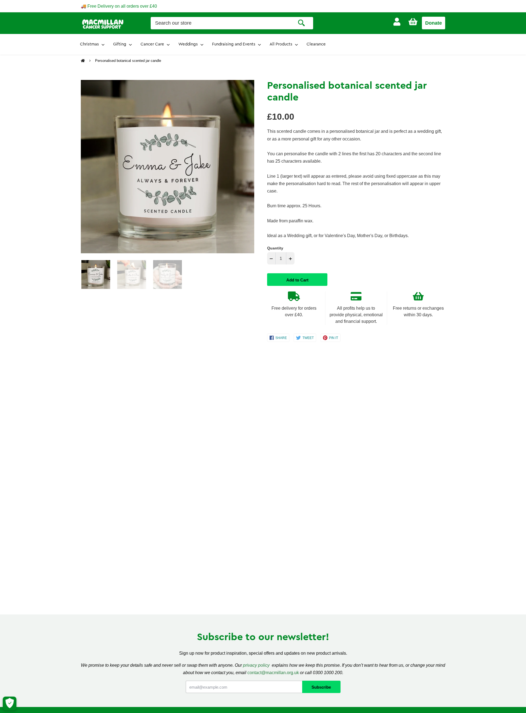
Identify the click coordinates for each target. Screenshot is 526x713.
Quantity (275, 248)
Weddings (188, 44)
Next (247, 166)
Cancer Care (152, 44)
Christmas (89, 44)
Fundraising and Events (233, 44)
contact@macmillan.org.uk (273, 672)
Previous (83, 166)
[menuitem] (396, 22)
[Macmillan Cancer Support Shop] (103, 23)
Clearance (316, 44)
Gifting (119, 44)
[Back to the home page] (83, 61)
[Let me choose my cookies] (9, 703)
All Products (281, 44)
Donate (433, 23)
